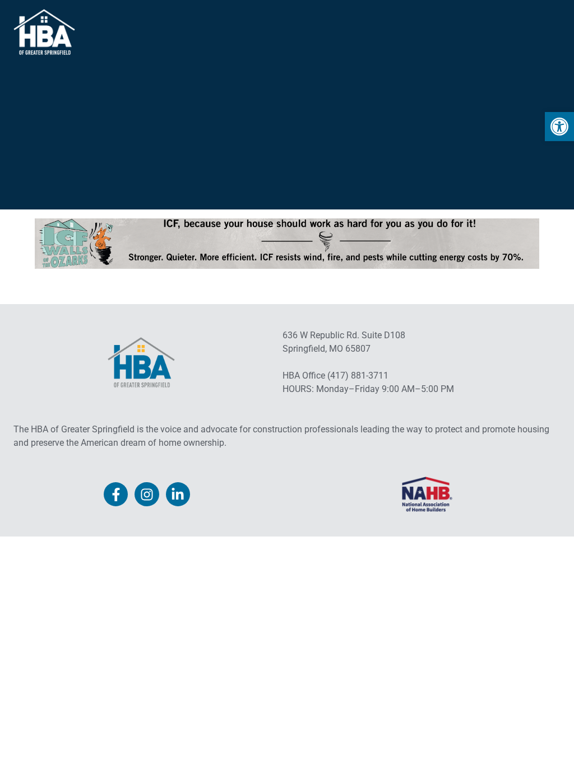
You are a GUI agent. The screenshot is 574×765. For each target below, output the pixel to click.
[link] (559, 126)
